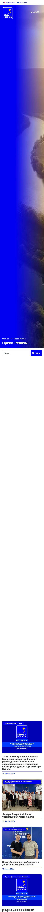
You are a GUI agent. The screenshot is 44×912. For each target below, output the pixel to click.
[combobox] (16, 353)
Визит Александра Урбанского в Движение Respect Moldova (20, 863)
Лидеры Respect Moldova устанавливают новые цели (18, 815)
